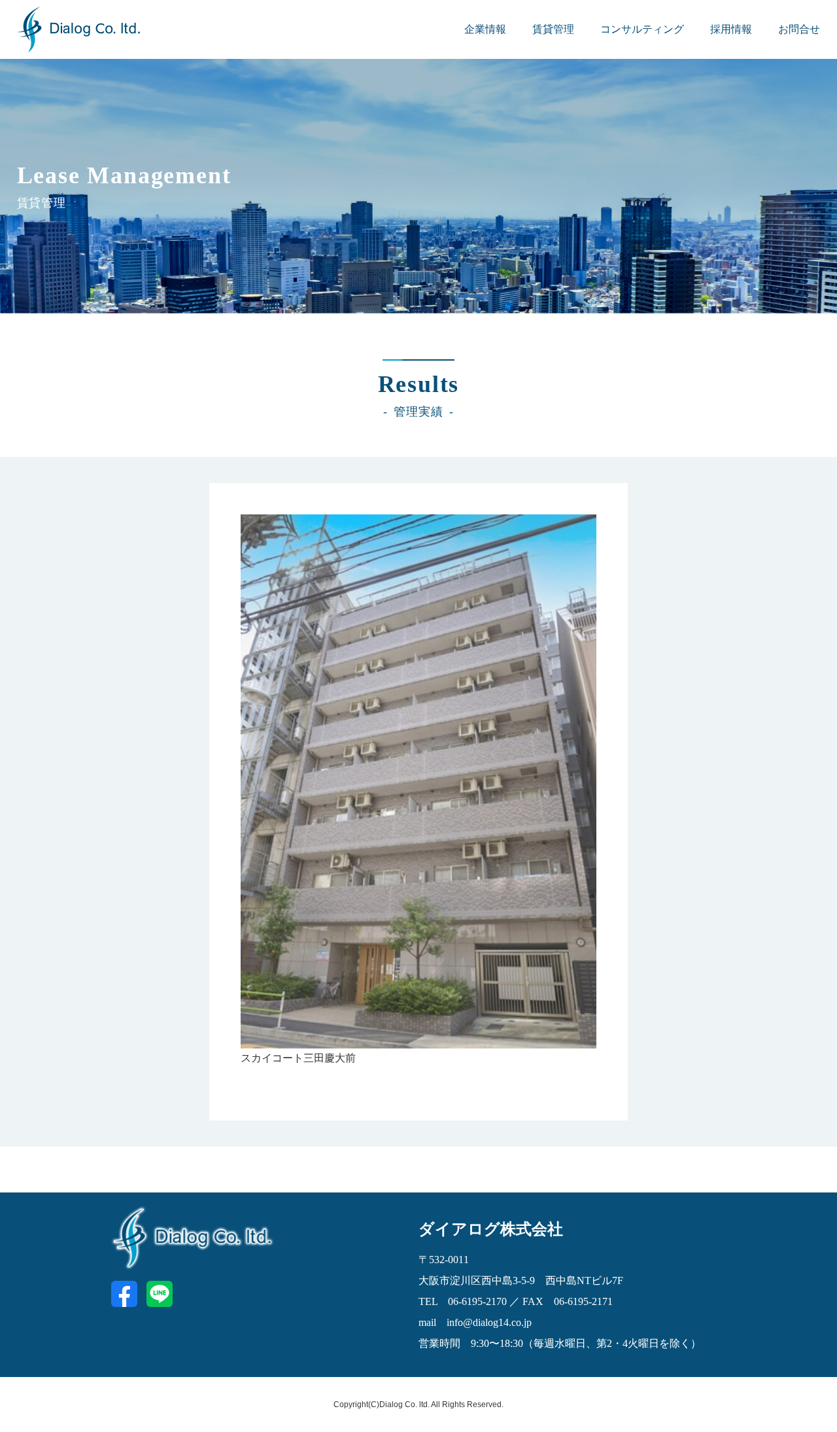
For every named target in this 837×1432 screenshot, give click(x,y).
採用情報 (731, 29)
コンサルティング (642, 29)
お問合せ (799, 29)
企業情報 (485, 29)
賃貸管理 (553, 29)
